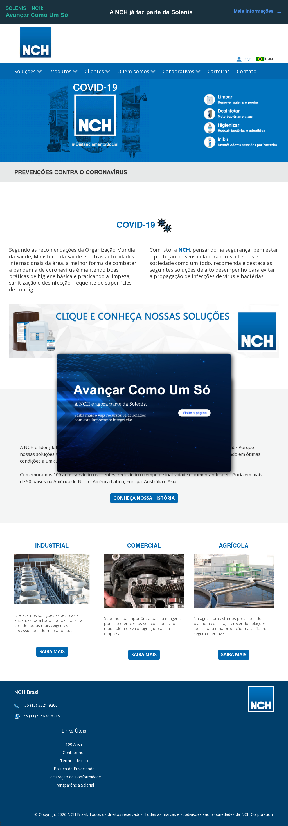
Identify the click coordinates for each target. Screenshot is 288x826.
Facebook (269, 45)
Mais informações (258, 11)
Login (247, 58)
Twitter (259, 45)
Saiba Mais (52, 651)
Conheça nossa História (144, 498)
